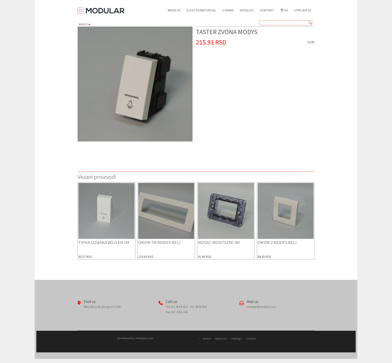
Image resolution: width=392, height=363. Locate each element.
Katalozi (247, 10)
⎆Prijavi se (302, 10)
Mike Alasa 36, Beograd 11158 (102, 307)
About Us (220, 338)
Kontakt (267, 10)
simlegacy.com (144, 338)
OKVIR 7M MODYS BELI (159, 242)
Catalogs (236, 338)
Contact (251, 338)
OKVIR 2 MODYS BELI (277, 242)
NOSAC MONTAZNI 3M (219, 242)
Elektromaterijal (201, 10)
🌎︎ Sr (284, 10)
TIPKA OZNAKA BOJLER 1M (103, 242)
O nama (228, 10)
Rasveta (174, 10)
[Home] (103, 10)
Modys (83, 24)
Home (206, 338)
